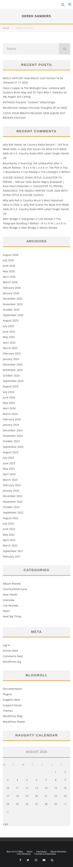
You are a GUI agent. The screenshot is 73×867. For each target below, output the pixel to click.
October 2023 (11, 441)
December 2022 (12, 496)
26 (27, 804)
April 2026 (9, 276)
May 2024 (9, 403)
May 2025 (9, 337)
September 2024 (13, 381)
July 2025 (8, 326)
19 (27, 796)
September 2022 (13, 512)
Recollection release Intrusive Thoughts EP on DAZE (35, 107)
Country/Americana (15, 589)
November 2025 (13, 304)
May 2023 (9, 468)
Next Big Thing (12, 616)
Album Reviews (58, 852)
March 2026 (10, 282)
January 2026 (11, 293)
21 (46, 796)
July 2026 (8, 260)
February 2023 (12, 485)
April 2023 (9, 474)
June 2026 (9, 265)
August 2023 (10, 452)
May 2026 (9, 271)
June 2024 (9, 397)
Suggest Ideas (11, 699)
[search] (64, 48)
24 (8, 804)
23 (65, 796)
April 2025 (9, 342)
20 (36, 796)
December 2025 (12, 298)
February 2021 (12, 556)
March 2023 (10, 480)
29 (55, 804)
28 (46, 804)
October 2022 (11, 507)
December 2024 (12, 364)
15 (55, 788)
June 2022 (9, 529)
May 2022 (9, 534)
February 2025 (12, 353)
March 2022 (10, 545)
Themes (8, 710)
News (6, 611)
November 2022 (13, 501)
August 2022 (10, 518)
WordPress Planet (14, 721)
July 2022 (8, 523)
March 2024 (10, 414)
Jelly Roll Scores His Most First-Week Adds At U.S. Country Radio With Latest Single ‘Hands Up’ (36, 153)
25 (17, 804)
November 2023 (13, 436)
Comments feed (13, 656)
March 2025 (10, 348)
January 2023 (11, 490)
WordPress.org (12, 661)
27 (36, 804)
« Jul (5, 824)
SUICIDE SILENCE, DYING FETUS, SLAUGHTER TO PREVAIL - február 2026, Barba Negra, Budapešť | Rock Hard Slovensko (33, 182)
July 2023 (8, 457)
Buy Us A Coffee (15, 852)
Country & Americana (45, 854)
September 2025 (13, 315)
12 (27, 788)
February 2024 (12, 419)
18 (17, 796)
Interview (8, 600)
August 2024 (10, 386)
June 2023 (9, 463)
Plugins (7, 694)
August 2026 (10, 255)
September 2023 (13, 447)
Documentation (12, 689)
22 (55, 796)
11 (17, 788)
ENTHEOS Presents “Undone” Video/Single (29, 102)
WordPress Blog (12, 716)
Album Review (12, 583)
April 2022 (9, 540)
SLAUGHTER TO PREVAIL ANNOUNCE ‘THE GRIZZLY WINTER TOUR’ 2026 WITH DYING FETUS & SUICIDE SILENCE (35, 190)
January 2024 (11, 424)
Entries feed (10, 650)
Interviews (41, 852)
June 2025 (9, 331)
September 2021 (13, 551)
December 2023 (12, 430)
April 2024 (9, 408)
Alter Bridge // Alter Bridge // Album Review (30, 227)
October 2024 (11, 375)
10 (8, 788)
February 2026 (12, 287)
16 (65, 788)
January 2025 (11, 359)
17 (8, 796)
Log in (6, 645)
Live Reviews (11, 605)
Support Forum (12, 705)
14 (46, 788)
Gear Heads (10, 594)
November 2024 (13, 370)
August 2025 (10, 320)
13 (36, 788)
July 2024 (8, 392)
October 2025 (11, 309)
